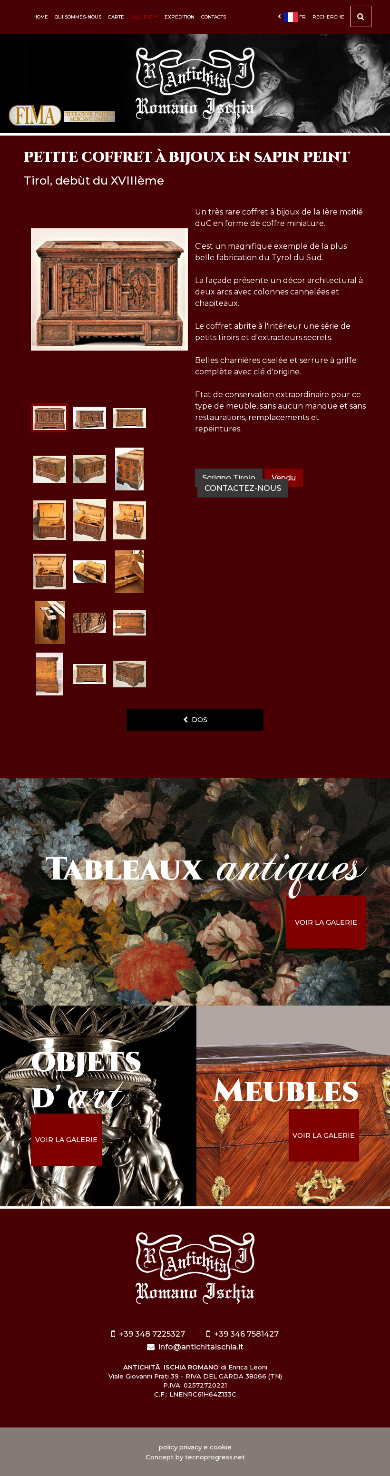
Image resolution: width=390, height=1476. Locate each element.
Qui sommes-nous (78, 17)
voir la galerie (326, 922)
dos (197, 719)
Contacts (213, 17)
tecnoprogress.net (215, 1457)
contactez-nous (243, 488)
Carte (116, 17)
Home (40, 17)
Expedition (180, 17)
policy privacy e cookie (195, 1447)
